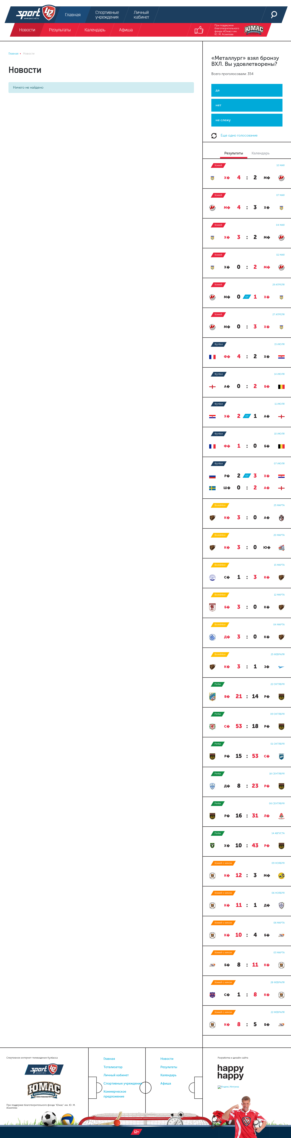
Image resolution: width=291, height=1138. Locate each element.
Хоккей (218, 165)
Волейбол (220, 505)
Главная (109, 1059)
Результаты (168, 1067)
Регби (218, 684)
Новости (166, 1059)
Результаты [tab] (233, 153)
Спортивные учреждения (123, 1083)
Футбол (219, 344)
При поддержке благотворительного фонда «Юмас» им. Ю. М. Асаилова (227, 30)
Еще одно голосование (239, 135)
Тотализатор (113, 1067)
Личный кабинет (116, 1075)
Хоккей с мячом (223, 863)
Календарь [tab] (260, 153)
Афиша (165, 1083)
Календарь (168, 1075)
